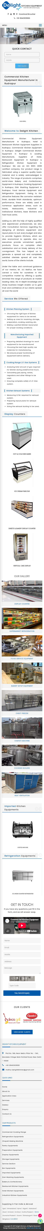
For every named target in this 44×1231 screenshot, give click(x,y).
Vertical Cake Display (22, 566)
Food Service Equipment (22, 658)
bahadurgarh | (28, 1215)
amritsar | (18, 1212)
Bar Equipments (8, 1168)
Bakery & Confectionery (12, 1182)
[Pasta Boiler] (28, 104)
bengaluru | (6, 1219)
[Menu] (40, 25)
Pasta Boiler (28, 121)
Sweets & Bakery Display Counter (22, 528)
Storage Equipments (10, 1159)
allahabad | (33, 1208)
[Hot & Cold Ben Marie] (22, 435)
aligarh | (25, 1208)
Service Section (8, 1164)
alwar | (4, 1212)
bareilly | (36, 1215)
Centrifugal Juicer (28, 847)
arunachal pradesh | (9, 1215)
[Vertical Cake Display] (22, 547)
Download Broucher (27, 14)
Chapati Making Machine (12, 1141)
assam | (20, 1215)
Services (5, 1100)
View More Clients (22, 1032)
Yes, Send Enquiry (22, 993)
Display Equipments (10, 1155)
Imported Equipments (11, 1173)
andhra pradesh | (28, 1212)
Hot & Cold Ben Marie (22, 454)
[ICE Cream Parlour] (22, 472)
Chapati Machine (22, 741)
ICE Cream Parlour (22, 491)
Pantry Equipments (10, 1146)
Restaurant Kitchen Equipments (15, 1186)
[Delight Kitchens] (22, 5)
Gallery (5, 1105)
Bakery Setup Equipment (22, 686)
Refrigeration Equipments (13, 1137)
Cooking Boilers (22, 768)
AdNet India (30, 1228)
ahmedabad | (12, 1208)
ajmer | (19, 1208)
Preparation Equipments (12, 1150)
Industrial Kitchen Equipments (14, 1195)
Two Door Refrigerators (28, 894)
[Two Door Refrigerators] (28, 876)
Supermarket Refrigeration (22, 631)
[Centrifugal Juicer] (28, 830)
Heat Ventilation (22, 795)
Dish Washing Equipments (13, 1177)
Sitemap (38, 1228)
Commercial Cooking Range (14, 1132)
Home (4, 1087)
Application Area (9, 1096)
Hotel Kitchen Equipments (13, 1191)
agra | (4, 1208)
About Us (6, 1091)
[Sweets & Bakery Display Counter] (22, 510)
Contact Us (7, 1114)
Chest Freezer (22, 713)
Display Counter (22, 604)
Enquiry (5, 1109)
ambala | (11, 1212)
